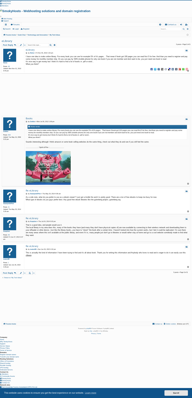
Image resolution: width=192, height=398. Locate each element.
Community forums (8, 376)
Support (6, 21)
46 (9, 235)
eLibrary (7, 41)
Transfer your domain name (9, 357)
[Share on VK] (172, 69)
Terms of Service (6, 350)
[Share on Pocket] (186, 69)
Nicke (5, 63)
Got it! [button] (176, 393)
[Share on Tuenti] (158, 69)
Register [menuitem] (186, 25)
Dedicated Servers (6, 370)
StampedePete (8, 203)
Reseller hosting (5, 365)
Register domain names (8, 354)
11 (9, 207)
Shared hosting (5, 363)
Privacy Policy (5, 348)
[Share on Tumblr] (176, 69)
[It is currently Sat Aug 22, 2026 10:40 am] (187, 35)
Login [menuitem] (181, 25)
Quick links (6, 25)
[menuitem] (160, 24)
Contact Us (6, 383)
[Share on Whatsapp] (183, 69)
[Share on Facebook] (151, 69)
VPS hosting (4, 367)
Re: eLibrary (32, 190)
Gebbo (5, 131)
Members (5, 374)
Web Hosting (7, 19)
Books (29, 118)
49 (9, 66)
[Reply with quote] (186, 50)
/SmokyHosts (6, 378)
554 (9, 135)
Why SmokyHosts (6, 341)
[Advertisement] (94, 94)
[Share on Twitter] (155, 69)
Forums (16, 24)
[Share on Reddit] (165, 69)
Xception (6, 231)
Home (2, 339)
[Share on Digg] (162, 69)
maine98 (6, 259)
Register (26, 29)
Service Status (5, 346)
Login (17, 29)
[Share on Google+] (179, 69)
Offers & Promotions (7, 361)
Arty (91, 331)
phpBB (88, 328)
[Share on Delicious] (169, 69)
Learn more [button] (90, 393)
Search (8, 29)
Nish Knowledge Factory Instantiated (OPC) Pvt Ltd (19, 387)
